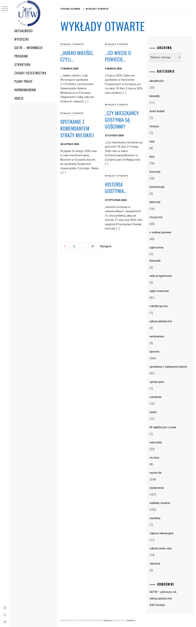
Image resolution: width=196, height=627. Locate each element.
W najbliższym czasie (162, 427)
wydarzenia (156, 488)
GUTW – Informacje (28, 47)
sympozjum (156, 382)
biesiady (154, 96)
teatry (153, 412)
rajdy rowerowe (159, 291)
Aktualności (23, 31)
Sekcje (19, 98)
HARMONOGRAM (25, 90)
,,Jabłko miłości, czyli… (77, 56)
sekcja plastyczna (160, 321)
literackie (155, 260)
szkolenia (155, 397)
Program (21, 56)
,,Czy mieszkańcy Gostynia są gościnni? (122, 119)
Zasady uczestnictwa (30, 73)
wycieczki (155, 472)
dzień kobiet (157, 111)
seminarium (156, 336)
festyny (154, 126)
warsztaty (155, 442)
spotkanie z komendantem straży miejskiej (77, 128)
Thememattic (131, 620)
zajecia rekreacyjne (161, 533)
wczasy (154, 457)
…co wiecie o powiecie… (118, 56)
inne (152, 141)
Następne (105, 246)
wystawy (154, 518)
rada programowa (160, 276)
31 (92, 246)
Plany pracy (23, 81)
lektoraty (154, 202)
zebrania (154, 563)
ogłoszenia (156, 247)
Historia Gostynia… (116, 188)
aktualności (156, 81)
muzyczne (156, 217)
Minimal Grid (108, 620)
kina (151, 156)
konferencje (156, 187)
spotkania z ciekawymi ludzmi (168, 366)
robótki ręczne (158, 306)
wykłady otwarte (72, 44)
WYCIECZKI (21, 39)
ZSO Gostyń (157, 605)
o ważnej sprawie (160, 232)
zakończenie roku (160, 548)
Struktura (22, 64)
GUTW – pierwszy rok (162, 592)
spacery (154, 351)
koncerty (154, 171)
